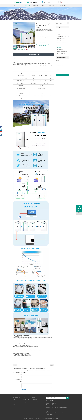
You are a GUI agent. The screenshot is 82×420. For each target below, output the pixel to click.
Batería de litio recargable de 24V (26, 370)
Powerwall (59, 47)
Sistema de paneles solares (61, 42)
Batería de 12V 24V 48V (61, 53)
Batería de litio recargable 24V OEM (28, 368)
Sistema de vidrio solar (60, 38)
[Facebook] (1, 127)
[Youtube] (1, 132)
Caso (14, 402)
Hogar (14, 399)
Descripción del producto (33, 54)
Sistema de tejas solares (61, 40)
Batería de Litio (34, 399)
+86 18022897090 (53, 403)
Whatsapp (79, 212)
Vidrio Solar (59, 32)
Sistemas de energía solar (61, 36)
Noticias (14, 404)
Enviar (24, 389)
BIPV (58, 29)
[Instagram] (1, 135)
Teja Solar (58, 34)
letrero (57, 418)
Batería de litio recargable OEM (40, 368)
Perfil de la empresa (25, 399)
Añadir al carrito (42, 45)
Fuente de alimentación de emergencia (63, 51)
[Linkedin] (1, 130)
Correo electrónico (80, 214)
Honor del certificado (25, 402)
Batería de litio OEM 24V (37, 370)
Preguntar (42, 42)
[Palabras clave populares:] (58, 2)
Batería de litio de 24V (45, 370)
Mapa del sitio (50, 418)
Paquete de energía (60, 49)
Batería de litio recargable (17, 368)
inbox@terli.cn (47, 2)
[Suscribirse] (67, 398)
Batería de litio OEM (17, 370)
